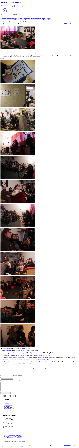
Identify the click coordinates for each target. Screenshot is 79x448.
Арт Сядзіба (18, 348)
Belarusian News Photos (10, 2)
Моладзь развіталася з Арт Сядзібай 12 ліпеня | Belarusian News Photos (18, 363)
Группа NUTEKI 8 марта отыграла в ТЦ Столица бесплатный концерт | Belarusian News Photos (23, 355)
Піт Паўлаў (29, 348)
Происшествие (8, 408)
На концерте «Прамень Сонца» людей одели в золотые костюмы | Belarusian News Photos (22, 359)
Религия (7, 409)
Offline (6, 401)
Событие (7, 410)
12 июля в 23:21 (39, 363)
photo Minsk (5, 348)
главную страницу (67, 445)
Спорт (6, 411)
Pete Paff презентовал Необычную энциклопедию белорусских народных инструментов (28, 23)
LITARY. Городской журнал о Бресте (13, 435)
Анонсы (4, 9)
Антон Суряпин (6, 350)
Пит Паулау (24, 348)
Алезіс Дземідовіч (12, 348)
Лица (6, 406)
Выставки (7, 404)
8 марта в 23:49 (49, 355)
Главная (4, 8)
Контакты (5, 10)
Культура (37, 350)
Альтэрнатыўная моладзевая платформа (13, 436)
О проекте (5, 11)
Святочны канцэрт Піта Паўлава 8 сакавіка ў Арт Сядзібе (26, 19)
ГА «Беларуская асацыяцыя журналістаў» (14, 437)
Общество (7, 407)
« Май (4, 428)
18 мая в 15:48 (46, 359)
